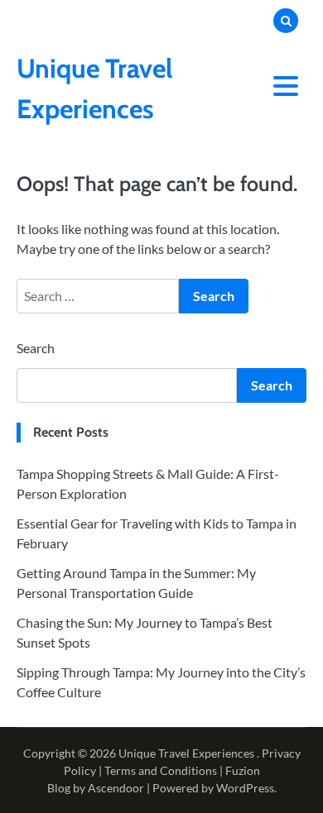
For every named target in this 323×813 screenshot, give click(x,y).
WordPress (245, 788)
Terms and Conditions (160, 770)
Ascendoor (116, 788)
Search (36, 348)
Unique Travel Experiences (186, 753)
